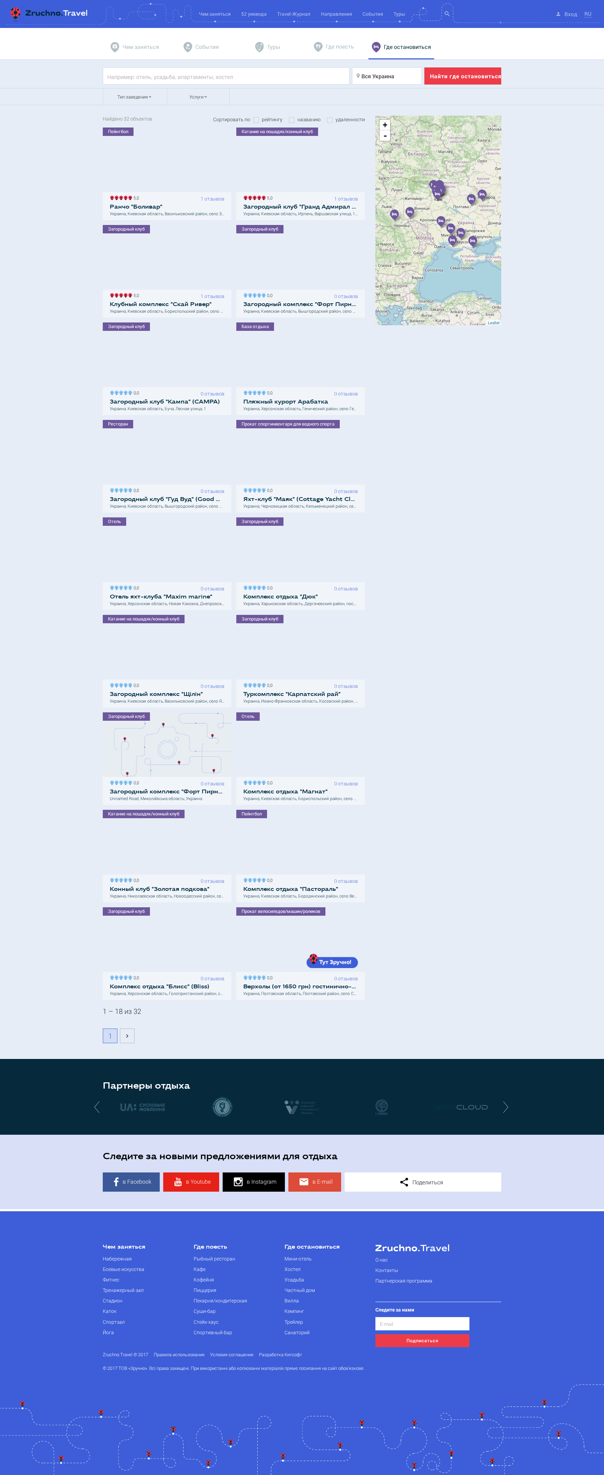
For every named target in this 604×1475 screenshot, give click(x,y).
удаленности (350, 119)
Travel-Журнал (293, 13)
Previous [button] (97, 1106)
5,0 (135, 197)
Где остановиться (312, 1247)
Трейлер (294, 1321)
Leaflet (493, 322)
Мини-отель (298, 1258)
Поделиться (427, 1182)
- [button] (385, 135)
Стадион (112, 1300)
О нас (381, 1259)
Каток (109, 1311)
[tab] (135, 47)
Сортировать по (231, 119)
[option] (142, 1106)
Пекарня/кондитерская (220, 1300)
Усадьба (294, 1279)
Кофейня (204, 1279)
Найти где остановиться (465, 76)
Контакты (386, 1270)
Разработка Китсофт (280, 1355)
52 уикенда (254, 13)
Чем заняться (124, 1247)
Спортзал (114, 1321)
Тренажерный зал (123, 1290)
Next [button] (506, 1106)
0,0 (269, 294)
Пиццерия (205, 1290)
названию (309, 119)
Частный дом (300, 1290)
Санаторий (297, 1332)
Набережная (117, 1258)
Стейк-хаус (206, 1321)
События (372, 13)
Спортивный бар (213, 1332)
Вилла (292, 1300)
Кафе (200, 1269)
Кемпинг (294, 1311)
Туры (399, 13)
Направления (336, 13)
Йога (108, 1332)
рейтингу (272, 119)
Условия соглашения (231, 1355)
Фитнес (111, 1279)
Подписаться (422, 1340)
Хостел (293, 1269)
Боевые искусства (123, 1269)
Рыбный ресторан (214, 1258)
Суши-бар (205, 1311)
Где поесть (210, 1247)
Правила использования (179, 1355)
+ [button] (385, 125)
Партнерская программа (403, 1280)
